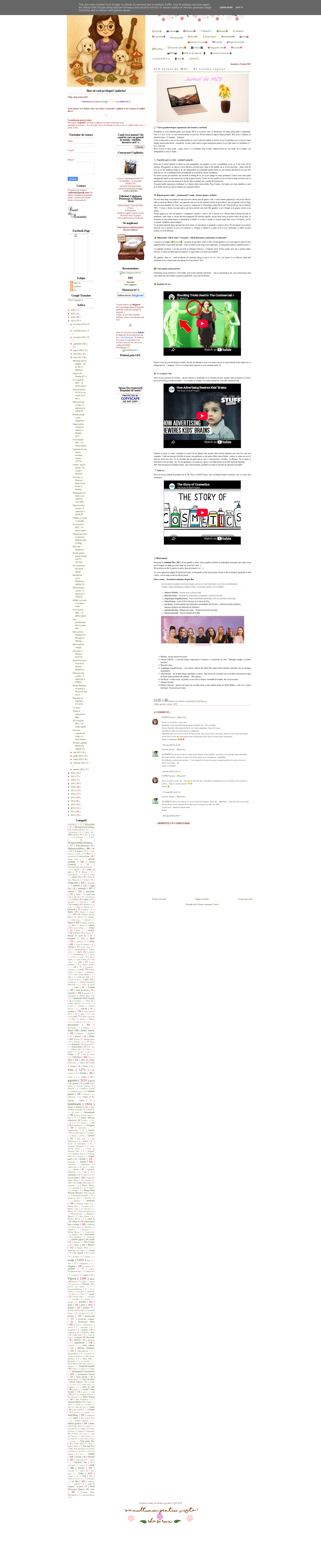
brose (87, 933)
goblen (70, 1086)
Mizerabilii (78, 1237)
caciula (79, 941)
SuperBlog (73, 1415)
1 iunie (87, 832)
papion (76, 1275)
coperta (87, 993)
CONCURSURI (130, 191)
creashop (81, 1006)
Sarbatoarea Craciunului (83, 1371)
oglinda (88, 1257)
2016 (73, 794)
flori (82, 1063)
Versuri (82, 1468)
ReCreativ (90, 1337)
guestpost (71, 1088)
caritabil (91, 952)
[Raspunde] (181, 717)
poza (70, 1304)
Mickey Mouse (74, 1219)
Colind (91, 987)
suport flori (89, 1418)
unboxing (80, 1460)
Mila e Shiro (76, 1227)
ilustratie (84, 1123)
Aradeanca (90, 897)
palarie (87, 1266)
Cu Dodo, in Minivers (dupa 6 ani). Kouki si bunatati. (79, 483)
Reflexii (77, 1340)
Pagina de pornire (202, 899)
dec (89, 1022)
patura (92, 1279)
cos (88, 1001)
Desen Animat (87, 1030)
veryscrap (71, 1471)
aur (93, 902)
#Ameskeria (73, 825)
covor (88, 1003)
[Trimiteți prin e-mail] (155, 700)
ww (92, 1489)
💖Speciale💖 (236, 48)
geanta (91, 1081)
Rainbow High (88, 1332)
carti (80, 962)
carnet (92, 954)
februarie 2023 (79, 763)
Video (81, 1473)
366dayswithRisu (76, 848)
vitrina (71, 1476)
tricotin (79, 1457)
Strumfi (77, 1412)
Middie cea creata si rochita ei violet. (79, 603)
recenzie (78, 1337)
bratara (91, 928)
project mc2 (84, 1313)
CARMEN (165, 717)
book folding (79, 928)
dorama (77, 1042)
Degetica (86, 1028)
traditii (91, 1453)
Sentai (75, 1389)
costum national (74, 1003)
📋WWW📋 (194, 59)
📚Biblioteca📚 (189, 31)
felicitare (77, 1057)
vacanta (92, 1460)
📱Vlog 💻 (179, 59)
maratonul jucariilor (81, 1195)
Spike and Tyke (80, 1407)
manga (76, 1190)
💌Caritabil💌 (238, 31)
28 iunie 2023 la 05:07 (171, 816)
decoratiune (75, 1024)
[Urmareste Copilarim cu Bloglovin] (130, 297)
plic (74, 1294)
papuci (86, 1275)
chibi (70, 977)
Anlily (79, 894)
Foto (72, 1070)
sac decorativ (86, 1361)
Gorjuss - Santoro (84, 1086)
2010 (73, 815)
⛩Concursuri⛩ (176, 38)
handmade (75, 1104)
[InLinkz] (130, 325)
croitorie (84, 1008)
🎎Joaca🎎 (244, 36)
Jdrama (74, 1136)
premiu (86, 1308)
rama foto (78, 1335)
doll (77, 1039)
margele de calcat (74, 1198)
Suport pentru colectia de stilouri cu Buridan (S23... (78, 430)
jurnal (169, 704)
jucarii (91, 1135)
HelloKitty (90, 1110)
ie (75, 1123)
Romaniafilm (73, 1354)
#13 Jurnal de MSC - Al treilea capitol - (80, 527)
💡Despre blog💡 (209, 36)
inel (93, 1123)
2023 (73, 321)
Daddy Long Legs (88, 1017)
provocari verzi (86, 1321)
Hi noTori (76, 1112)
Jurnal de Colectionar (78, 1144)
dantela (82, 1019)
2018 (73, 787)
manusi (91, 1193)
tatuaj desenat (72, 1429)
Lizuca (88, 1180)
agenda (77, 869)
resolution (72, 1345)
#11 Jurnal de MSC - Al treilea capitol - (80, 724)
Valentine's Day (81, 1462)
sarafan (92, 1369)
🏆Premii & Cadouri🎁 (176, 48)
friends (83, 1073)
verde (91, 1465)
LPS (89, 1183)
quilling (71, 1332)
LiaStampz (72, 1175)
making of (78, 1188)
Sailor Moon (73, 1364)
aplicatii (77, 897)
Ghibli (87, 1083)
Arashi (75, 899)
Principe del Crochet (76, 1310)
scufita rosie (86, 1384)
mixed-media (89, 1234)
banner (86, 909)
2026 (73, 310)
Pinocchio (80, 1292)
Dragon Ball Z (89, 1044)
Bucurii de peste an (78, 936)
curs (92, 1014)
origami (72, 1266)
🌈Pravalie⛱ (157, 49)
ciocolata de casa (74, 980)
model (92, 1239)
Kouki (83, 1159)
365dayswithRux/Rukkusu (80, 842)
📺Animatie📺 (172, 31)
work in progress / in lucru (81, 1485)
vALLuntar (72, 1465)
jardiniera (91, 1133)
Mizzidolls (90, 1237)
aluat (87, 880)
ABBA (88, 854)
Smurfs (78, 1404)
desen (71, 1030)
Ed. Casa (91, 1047)
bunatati (73, 938)
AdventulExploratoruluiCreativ (80, 867)
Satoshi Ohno (73, 1379)
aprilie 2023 (78, 756)
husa (70, 1118)
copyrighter (77, 1001)
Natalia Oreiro (83, 1248)
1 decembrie (73, 832)
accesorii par (84, 856)
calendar (71, 947)
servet (85, 1392)
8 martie (79, 851)
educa (89, 1049)
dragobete (76, 1044)
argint (86, 899)
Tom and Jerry (88, 1446)
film (83, 1060)
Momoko (76, 1242)
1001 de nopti (89, 835)
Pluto (83, 1294)
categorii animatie (88, 964)
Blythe (91, 925)
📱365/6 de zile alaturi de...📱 (193, 53)
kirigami (91, 1151)
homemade (89, 1112)
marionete (77, 1201)
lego (86, 1172)
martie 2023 (78, 759)
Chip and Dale (84, 977)
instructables (83, 1128)
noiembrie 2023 (79, 331)
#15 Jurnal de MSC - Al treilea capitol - (80, 383)
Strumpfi (87, 1412)
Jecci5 (82, 1136)
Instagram (90, 1125)
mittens (75, 1234)
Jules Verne (81, 1139)
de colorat (77, 1022)
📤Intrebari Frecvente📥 (197, 42)
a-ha (79, 854)
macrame (72, 1185)
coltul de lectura (82, 990)
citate (86, 979)
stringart (91, 1409)
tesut (86, 1434)
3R (93, 849)
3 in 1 (91, 837)
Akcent (85, 872)
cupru (83, 1014)
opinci (88, 1260)
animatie (82, 888)
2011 (73, 811)
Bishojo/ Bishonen (88, 923)
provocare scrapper (86, 1319)
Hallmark (87, 1094)
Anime (72, 891)
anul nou (90, 894)
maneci (91, 1188)
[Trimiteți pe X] (162, 700)
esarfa (70, 1052)
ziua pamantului (88, 1495)
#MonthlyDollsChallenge (84, 827)
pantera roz (90, 1271)
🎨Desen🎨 (193, 36)
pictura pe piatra (77, 1287)
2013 (73, 804)
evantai (80, 1052)
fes (90, 1057)
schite (92, 1382)
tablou (92, 1423)
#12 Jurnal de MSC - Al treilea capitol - (80, 613)
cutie (75, 1016)
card (79, 952)
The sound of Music (87, 1439)
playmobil (91, 1292)
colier (77, 987)
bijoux (71, 922)
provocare (89, 1316)
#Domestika (89, 824)
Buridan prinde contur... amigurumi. (79, 417)
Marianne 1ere (89, 1198)
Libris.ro (86, 1175)
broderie (91, 930)
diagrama (79, 1033)
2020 (73, 780)
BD (75, 914)
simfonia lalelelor (75, 1402)
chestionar (90, 972)
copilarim (165, 749)
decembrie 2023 (79, 324)
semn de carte (88, 1387)
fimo (75, 1063)
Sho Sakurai (73, 1397)
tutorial (91, 1456)
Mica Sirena (85, 1216)
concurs (72, 993)
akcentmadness (73, 874)
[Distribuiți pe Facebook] (166, 700)
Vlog (84, 1476)
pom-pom (91, 1297)
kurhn (83, 1161)
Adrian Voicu (74, 859)
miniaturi (72, 1229)
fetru (70, 1060)
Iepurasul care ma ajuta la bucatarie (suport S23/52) (80, 455)
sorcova (88, 1404)
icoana (85, 1120)
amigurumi (73, 882)
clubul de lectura (88, 985)
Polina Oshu (78, 1297)
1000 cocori (73, 834)
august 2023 (78, 350)
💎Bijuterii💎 (206, 31)
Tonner (71, 1454)
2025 (73, 314)
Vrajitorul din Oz (74, 1479)
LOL (70, 1183)
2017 (73, 790)
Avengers (87, 904)
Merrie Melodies (77, 1214)
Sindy (89, 1402)
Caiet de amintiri (83, 944)
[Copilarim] (81, 273)
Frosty (71, 1077)
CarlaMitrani (78, 954)
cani (69, 949)
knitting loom (78, 1154)
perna (92, 1282)
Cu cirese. (77, 708)
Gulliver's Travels (87, 1088)
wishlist (77, 1484)
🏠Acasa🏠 (157, 31)
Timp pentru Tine (87, 1441)
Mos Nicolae (89, 1242)
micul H (91, 1219)
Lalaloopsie (85, 1164)
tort (81, 1454)
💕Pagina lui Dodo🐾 (235, 42)
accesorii (71, 856)
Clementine (72, 982)
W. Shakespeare (89, 1479)
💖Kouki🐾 (217, 42)
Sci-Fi (75, 1384)
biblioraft (87, 920)
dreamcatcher (77, 1047)
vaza (82, 1465)
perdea (83, 1282)
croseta (71, 1011)
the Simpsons (72, 1439)
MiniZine (86, 1229)
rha (75, 290)
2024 (73, 317)
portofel (88, 1299)
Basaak (83, 912)
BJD (74, 925)
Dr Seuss (90, 1042)
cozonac (71, 1006)
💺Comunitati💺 (159, 36)
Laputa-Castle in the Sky (77, 1167)
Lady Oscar (72, 1164)
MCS (175, 704)
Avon (70, 907)
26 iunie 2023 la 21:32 (171, 771)
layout (77, 1169)
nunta (92, 1253)
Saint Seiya (87, 1364)
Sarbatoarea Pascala (86, 1374)
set (93, 1392)
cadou (91, 941)
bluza (82, 925)
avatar (75, 904)
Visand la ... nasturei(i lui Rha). (79, 714)
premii (71, 1307)
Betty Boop (76, 920)
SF (74, 1394)
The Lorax (86, 1436)
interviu (91, 1130)
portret (71, 1302)
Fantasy (71, 1054)
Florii (86, 1066)
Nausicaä (71, 1250)
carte (82, 957)
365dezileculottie (83, 846)
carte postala (82, 959)
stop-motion (78, 1409)
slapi (70, 1404)
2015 (73, 797)
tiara (74, 1441)
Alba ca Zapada (88, 874)
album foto (77, 877)
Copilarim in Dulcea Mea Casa (81, 996)
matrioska (87, 1209)
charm (80, 972)
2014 (73, 801)
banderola (72, 909)
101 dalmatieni (78, 837)
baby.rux (77, 283)
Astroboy (83, 902)
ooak (71, 1260)
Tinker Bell (79, 1444)
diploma (91, 1033)
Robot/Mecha (83, 1351)
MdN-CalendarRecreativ (86, 1211)
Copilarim (143, 1503)
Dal (73, 1019)
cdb (75, 967)
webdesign (90, 1481)
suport (76, 1418)
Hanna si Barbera (75, 1107)
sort (69, 1407)
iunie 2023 (77, 357)
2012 (73, 808)
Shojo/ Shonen (88, 1397)
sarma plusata (82, 1377)
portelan (76, 1299)
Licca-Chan (73, 1177)
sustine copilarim (82, 1421)
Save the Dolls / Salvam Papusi (81, 1380)
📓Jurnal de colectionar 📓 (221, 53)
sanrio (75, 1369)
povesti (83, 1301)
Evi (89, 1052)
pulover (71, 1327)
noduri (82, 1250)
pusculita (85, 1327)
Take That (77, 1426)
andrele (77, 885)
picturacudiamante (75, 1289)
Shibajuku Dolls (85, 1394)
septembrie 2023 (80, 344)
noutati (91, 1250)
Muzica (91, 1244)
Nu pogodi (79, 1253)
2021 (73, 776)
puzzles (85, 1330)
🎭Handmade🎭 (228, 36)
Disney (78, 1036)
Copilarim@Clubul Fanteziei (83, 998)
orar (70, 1263)
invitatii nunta (78, 1133)
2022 (73, 773)
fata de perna (88, 1054)
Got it (239, 7)
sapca (83, 1369)
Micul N (76, 1221)
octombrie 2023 (79, 337)
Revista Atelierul (85, 1348)
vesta (82, 1471)
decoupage (72, 1028)
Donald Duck (89, 1039)
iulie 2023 (77, 354)
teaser (83, 1429)
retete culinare (88, 1345)
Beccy (80, 917)
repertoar (90, 1340)
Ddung (91, 1019)
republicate (80, 1342)
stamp (92, 1407)
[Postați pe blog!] (159, 700)
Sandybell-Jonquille (86, 1366)
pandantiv (73, 1269)
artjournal (71, 902)
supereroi (90, 1415)
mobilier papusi (77, 1239)
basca (92, 912)
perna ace (75, 1284)
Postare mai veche (245, 899)
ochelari (76, 1257)
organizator (84, 1263)
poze (83, 1304)
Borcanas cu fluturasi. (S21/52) (77, 654)
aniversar (90, 891)
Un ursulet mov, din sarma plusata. (79, 568)
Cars (74, 957)
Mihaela (91, 1224)
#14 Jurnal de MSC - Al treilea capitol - (191, 69)
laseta (92, 1167)
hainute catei (77, 1091)
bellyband (91, 917)
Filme (92, 1060)
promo (71, 1316)
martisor (90, 1200)
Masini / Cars (73, 1209)
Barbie (71, 912)
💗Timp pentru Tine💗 (216, 48)
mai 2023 (77, 752)
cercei (81, 969)
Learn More (226, 7)
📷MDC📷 (172, 53)
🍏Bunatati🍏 (222, 31)
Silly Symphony (83, 1399)
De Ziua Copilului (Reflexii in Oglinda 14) (80, 746)
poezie (91, 1294)
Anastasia (90, 883)
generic (76, 1083)
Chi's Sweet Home (82, 975)
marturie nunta (83, 1204)
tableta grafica (75, 1423)
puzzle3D (72, 1330)
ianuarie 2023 (78, 769)
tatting (88, 1426)
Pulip (78, 1325)
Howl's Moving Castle (83, 1115)
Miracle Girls (89, 1232)
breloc (79, 930)
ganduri (163, 704)
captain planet (80, 949)
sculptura (72, 1387)
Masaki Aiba (73, 1206)
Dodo (91, 1036)
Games (84, 1077)
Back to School (83, 907)
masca (87, 1206)
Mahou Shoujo (88, 1185)
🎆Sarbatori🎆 (197, 48)
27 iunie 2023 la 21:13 (171, 792)
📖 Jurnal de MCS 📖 (161, 59)
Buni (92, 938)
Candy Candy (86, 947)
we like (76, 1481)
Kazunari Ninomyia (76, 1146)
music (77, 1245)
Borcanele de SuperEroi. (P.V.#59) (78, 701)
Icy (93, 1120)
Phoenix (86, 1284)
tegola (80, 1431)
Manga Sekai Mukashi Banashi (81, 1191)
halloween (72, 1097)
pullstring (87, 1325)
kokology (80, 1156)
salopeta (71, 1366)
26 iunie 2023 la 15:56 (171, 745)
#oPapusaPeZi (78, 830)
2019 (73, 783)
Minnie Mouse (74, 1232)
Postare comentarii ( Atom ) (208, 904)
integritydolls (74, 1130)
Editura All (76, 1049)
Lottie (79, 1183)
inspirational (78, 1125)
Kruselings (72, 1162)
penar (75, 1282)
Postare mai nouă (159, 899)
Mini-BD (88, 1227)
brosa (77, 933)
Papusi (72, 1278)
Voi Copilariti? (130, 285)
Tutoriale (130, 282)
